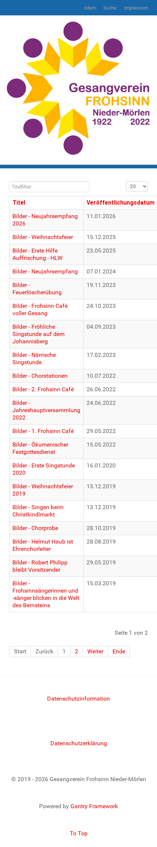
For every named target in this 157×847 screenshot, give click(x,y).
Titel (18, 202)
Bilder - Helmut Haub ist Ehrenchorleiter (42, 545)
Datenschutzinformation (78, 698)
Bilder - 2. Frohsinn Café (43, 389)
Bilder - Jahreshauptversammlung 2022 (46, 410)
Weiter (95, 651)
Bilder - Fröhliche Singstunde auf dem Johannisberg (38, 334)
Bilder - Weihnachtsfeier (42, 237)
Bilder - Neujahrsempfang (45, 271)
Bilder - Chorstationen (40, 375)
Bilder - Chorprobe (35, 528)
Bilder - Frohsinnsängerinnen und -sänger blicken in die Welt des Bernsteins (45, 594)
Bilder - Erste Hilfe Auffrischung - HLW (37, 254)
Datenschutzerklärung (78, 743)
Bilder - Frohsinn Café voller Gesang (40, 309)
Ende (118, 651)
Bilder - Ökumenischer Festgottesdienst (40, 448)
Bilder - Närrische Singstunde (34, 358)
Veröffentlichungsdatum (120, 202)
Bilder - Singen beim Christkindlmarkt (38, 511)
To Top (79, 833)
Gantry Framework (94, 806)
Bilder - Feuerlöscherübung (37, 288)
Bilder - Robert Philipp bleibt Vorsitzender (40, 566)
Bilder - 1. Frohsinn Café (43, 431)
